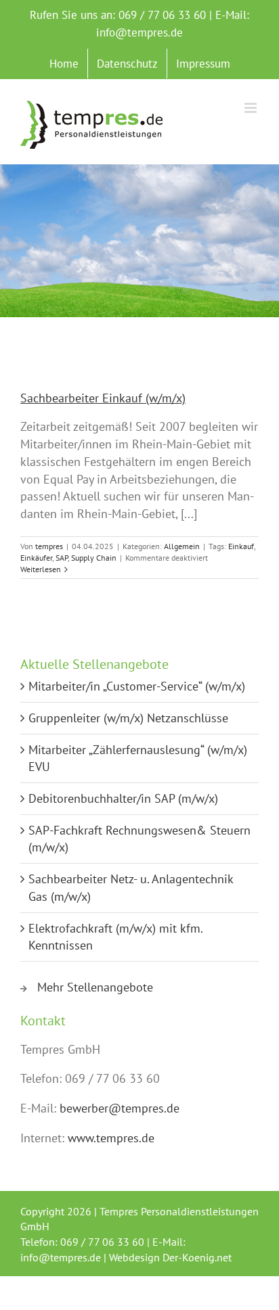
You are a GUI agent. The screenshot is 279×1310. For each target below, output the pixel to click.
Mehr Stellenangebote (95, 987)
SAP (62, 558)
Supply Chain (93, 558)
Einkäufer (36, 558)
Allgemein (182, 546)
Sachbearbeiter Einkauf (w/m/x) (103, 398)
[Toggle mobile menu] (251, 108)
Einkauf (241, 546)
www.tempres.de (111, 1138)
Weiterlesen (40, 569)
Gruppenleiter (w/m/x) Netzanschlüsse (128, 718)
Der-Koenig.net (197, 1257)
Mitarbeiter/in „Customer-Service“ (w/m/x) (136, 686)
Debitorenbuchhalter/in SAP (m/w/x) (123, 798)
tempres (49, 546)
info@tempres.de (139, 32)
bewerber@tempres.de (119, 1108)
